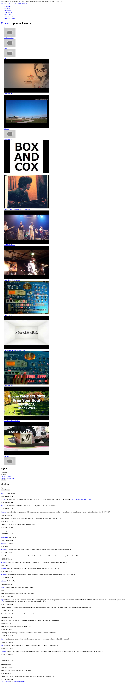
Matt (2, 645)
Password (3, 474)
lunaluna (3, 651)
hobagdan (3, 568)
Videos (5, 23)
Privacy (7, 681)
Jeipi (2, 600)
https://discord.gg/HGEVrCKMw (81, 499)
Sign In (3, 480)
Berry (2, 639)
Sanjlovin (3, 587)
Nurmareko (4, 543)
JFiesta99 (3, 549)
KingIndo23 (4, 537)
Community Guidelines (18, 681)
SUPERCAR (14, 3)
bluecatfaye (4, 512)
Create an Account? (6, 476)
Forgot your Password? (7, 478)
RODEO (3, 493)
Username (4, 472)
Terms (2, 681)
